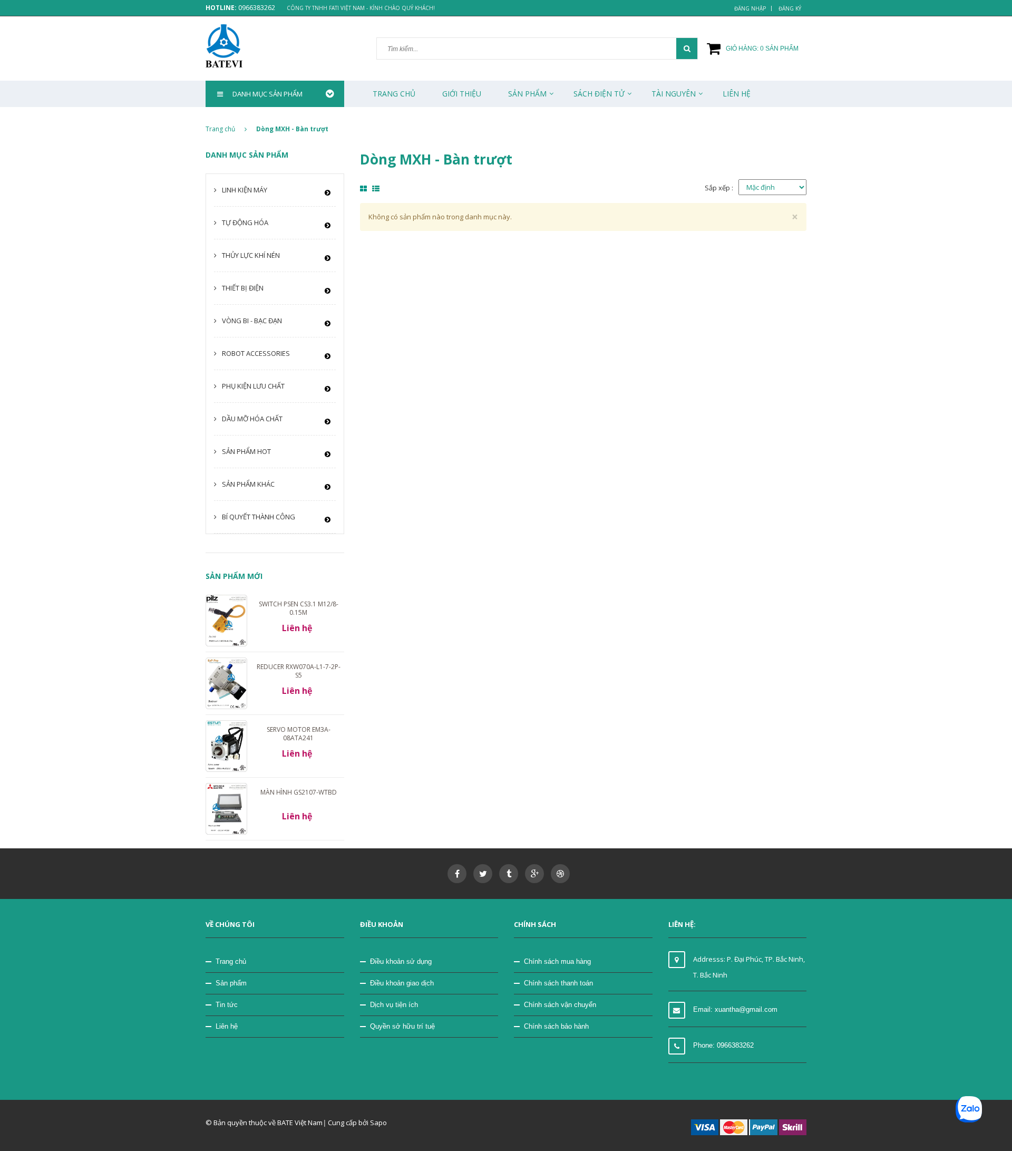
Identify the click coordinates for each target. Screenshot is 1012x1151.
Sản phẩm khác (248, 484)
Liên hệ (227, 1026)
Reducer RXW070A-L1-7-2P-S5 (298, 671)
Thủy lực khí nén (251, 255)
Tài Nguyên (673, 94)
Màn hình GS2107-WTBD (298, 792)
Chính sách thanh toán (558, 983)
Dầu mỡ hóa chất (252, 418)
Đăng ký (790, 8)
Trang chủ (231, 961)
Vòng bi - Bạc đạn (252, 320)
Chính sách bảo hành (556, 1026)
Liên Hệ (737, 94)
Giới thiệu (461, 94)
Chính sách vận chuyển (560, 1005)
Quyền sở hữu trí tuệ (402, 1026)
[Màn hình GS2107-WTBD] (226, 808)
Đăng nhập (750, 8)
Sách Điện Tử (599, 94)
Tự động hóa (245, 222)
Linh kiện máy (244, 190)
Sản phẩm (527, 94)
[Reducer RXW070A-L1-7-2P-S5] (226, 683)
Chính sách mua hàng (557, 961)
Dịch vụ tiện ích (394, 1005)
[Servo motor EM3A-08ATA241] (226, 745)
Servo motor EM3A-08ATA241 (298, 733)
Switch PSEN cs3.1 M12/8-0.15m (298, 608)
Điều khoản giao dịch (402, 983)
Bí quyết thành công (258, 516)
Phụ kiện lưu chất (253, 386)
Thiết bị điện (243, 288)
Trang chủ (394, 94)
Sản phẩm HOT (246, 451)
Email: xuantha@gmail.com (735, 1009)
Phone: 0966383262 (723, 1045)
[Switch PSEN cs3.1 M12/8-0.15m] (226, 619)
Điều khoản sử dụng (401, 961)
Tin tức (227, 1005)
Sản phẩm (231, 983)
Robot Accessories (256, 353)
